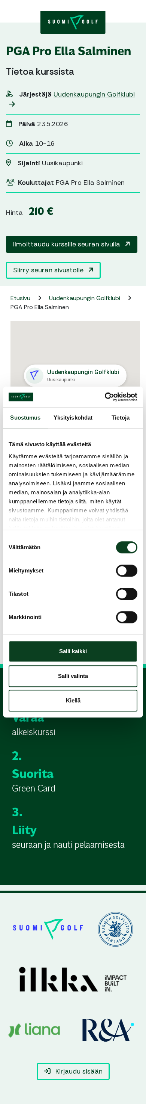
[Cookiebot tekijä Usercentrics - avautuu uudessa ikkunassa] (105, 397)
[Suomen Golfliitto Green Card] (73, 21)
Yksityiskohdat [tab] (73, 417)
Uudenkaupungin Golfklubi (85, 298)
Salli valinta (73, 676)
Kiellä (73, 700)
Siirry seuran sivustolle (49, 270)
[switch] (126, 571)
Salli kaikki (73, 651)
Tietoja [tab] (121, 417)
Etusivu (21, 298)
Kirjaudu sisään (78, 1071)
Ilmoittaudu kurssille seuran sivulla (67, 244)
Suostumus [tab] (25, 417)
